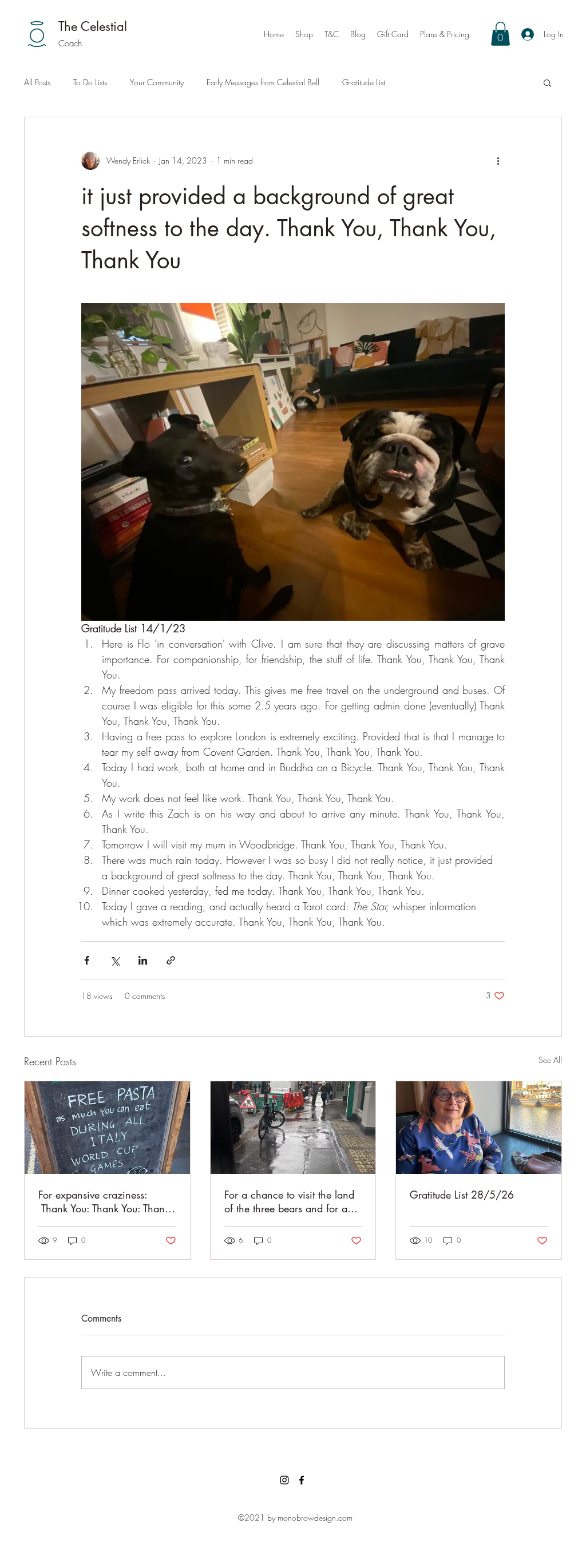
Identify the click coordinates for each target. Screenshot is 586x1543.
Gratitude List (363, 82)
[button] (500, 34)
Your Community (157, 82)
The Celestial (92, 26)
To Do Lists (90, 82)
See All (550, 1059)
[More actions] (498, 161)
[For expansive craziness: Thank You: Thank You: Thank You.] (107, 1127)
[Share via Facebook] (86, 960)
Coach (70, 43)
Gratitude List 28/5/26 (462, 1194)
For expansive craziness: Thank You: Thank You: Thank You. (103, 1201)
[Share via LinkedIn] (142, 960)
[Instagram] (284, 1480)
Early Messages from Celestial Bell (263, 82)
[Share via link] (170, 960)
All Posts (37, 82)
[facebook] (301, 1480)
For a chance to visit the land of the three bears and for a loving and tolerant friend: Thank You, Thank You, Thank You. (289, 1201)
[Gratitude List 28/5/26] (478, 1127)
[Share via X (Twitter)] (114, 960)
